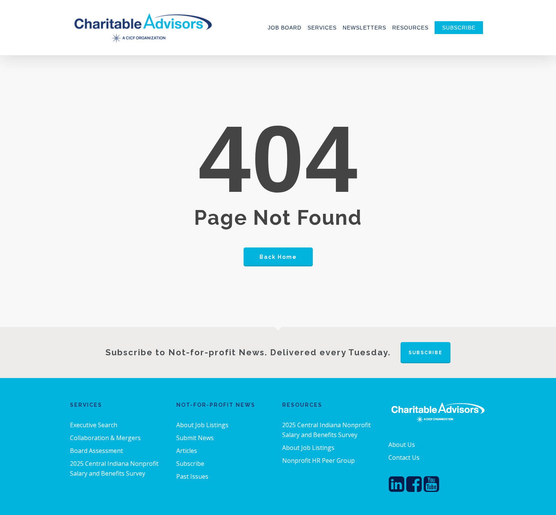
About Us (401, 444)
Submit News (195, 438)
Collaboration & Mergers (105, 438)
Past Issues (192, 476)
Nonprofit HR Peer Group (318, 460)
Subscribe (190, 463)
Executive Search (93, 425)
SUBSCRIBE (425, 352)
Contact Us (403, 457)
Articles (186, 451)
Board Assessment (96, 451)
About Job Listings (202, 425)
